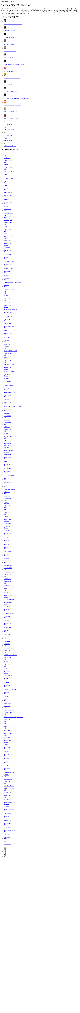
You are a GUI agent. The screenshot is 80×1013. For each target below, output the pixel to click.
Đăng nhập (3, 446)
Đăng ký (7, 446)
